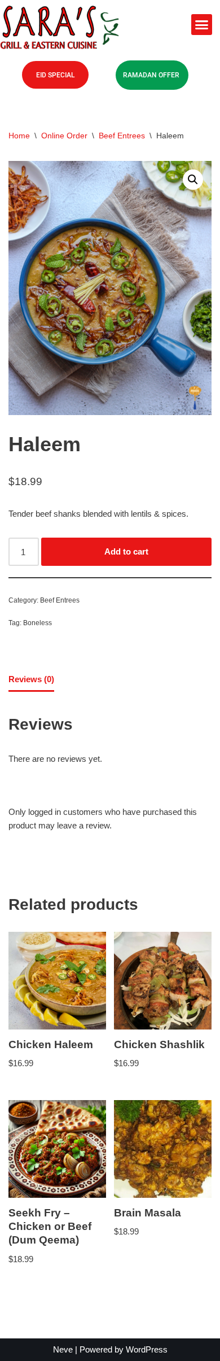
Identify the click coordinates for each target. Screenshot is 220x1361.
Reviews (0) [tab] (31, 679)
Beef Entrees (122, 135)
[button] (202, 25)
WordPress (147, 1349)
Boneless (37, 623)
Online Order (64, 135)
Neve (63, 1349)
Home (19, 135)
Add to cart (126, 551)
